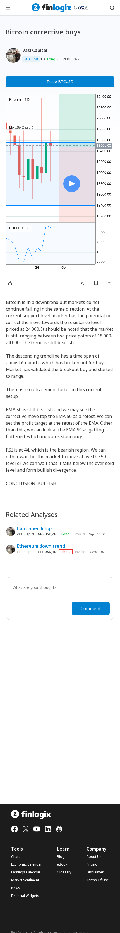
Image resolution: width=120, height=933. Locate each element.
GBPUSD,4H (47, 534)
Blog (60, 856)
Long (51, 59)
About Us (94, 856)
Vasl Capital (34, 50)
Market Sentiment (25, 880)
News (15, 888)
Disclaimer (95, 872)
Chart (15, 856)
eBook (62, 864)
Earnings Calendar (25, 872)
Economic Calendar (26, 864)
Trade (60, 81)
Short (65, 551)
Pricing (92, 864)
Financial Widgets (25, 896)
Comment (91, 608)
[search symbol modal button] (112, 7)
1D (42, 59)
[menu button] (7, 7)
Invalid (79, 534)
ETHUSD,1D (47, 552)
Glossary (64, 872)
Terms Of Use (98, 880)
